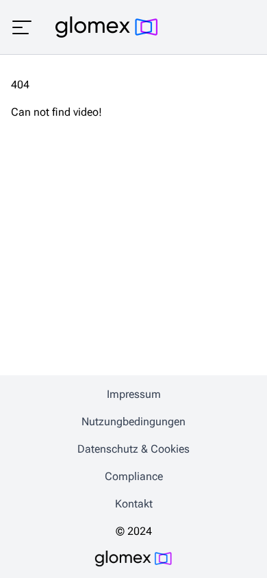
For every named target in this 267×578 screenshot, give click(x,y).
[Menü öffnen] (22, 27)
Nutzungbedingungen (133, 421)
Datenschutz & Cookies (133, 448)
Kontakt (134, 503)
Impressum (134, 394)
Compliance (134, 476)
